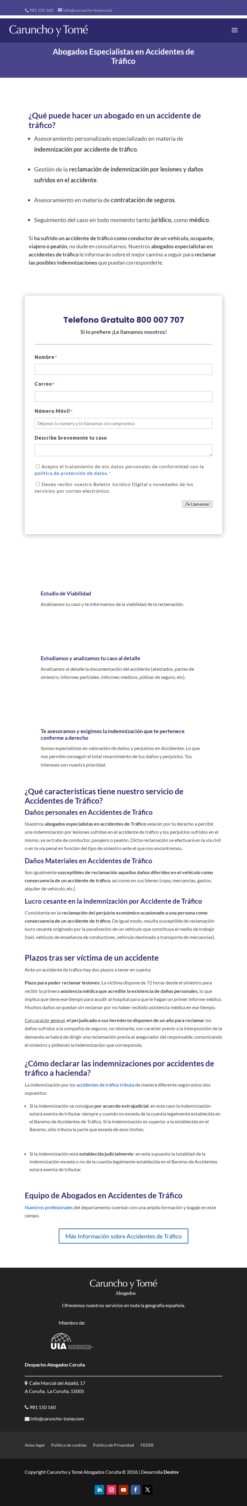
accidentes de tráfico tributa (105, 1084)
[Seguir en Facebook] (135, 1490)
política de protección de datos (71, 473)
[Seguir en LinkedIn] (99, 1490)
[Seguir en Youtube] (123, 1490)
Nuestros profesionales (49, 1207)
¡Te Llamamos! (197, 504)
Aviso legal (35, 1445)
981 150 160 (41, 10)
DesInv (171, 1472)
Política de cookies (68, 1445)
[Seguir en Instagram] (111, 1490)
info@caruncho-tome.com (57, 1418)
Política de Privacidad (113, 1445)
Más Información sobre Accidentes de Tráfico (123, 1236)
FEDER (147, 1445)
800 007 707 (160, 320)
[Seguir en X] (147, 1490)
